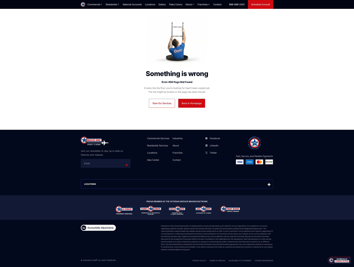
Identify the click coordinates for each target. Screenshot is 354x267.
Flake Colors (175, 4)
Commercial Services (158, 138)
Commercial (93, 4)
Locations (150, 4)
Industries (178, 138)
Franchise (203, 4)
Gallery (162, 4)
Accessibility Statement (240, 261)
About (189, 4)
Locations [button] (90, 184)
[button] (339, 260)
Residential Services (157, 145)
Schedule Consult (260, 4)
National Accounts (132, 4)
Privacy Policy (199, 261)
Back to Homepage (192, 103)
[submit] (126, 165)
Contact (217, 4)
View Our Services (161, 103)
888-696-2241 (237, 4)
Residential (111, 4)
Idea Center (153, 160)
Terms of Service (217, 261)
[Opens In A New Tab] (124, 210)
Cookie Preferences (264, 261)
